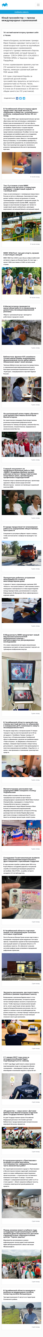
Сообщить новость (22, 12)
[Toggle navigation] (38, 5)
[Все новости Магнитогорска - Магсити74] (5, 5)
